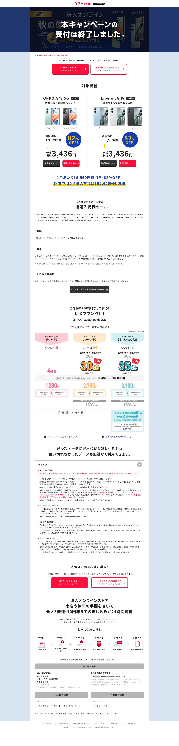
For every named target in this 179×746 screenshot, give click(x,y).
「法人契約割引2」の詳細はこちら (118, 436)
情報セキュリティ (116, 724)
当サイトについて (48, 724)
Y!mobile (89, 3)
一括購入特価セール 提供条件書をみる (88, 289)
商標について (63, 724)
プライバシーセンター (99, 724)
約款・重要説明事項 (80, 724)
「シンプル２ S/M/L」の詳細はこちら (62, 436)
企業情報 (130, 724)
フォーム (87, 622)
